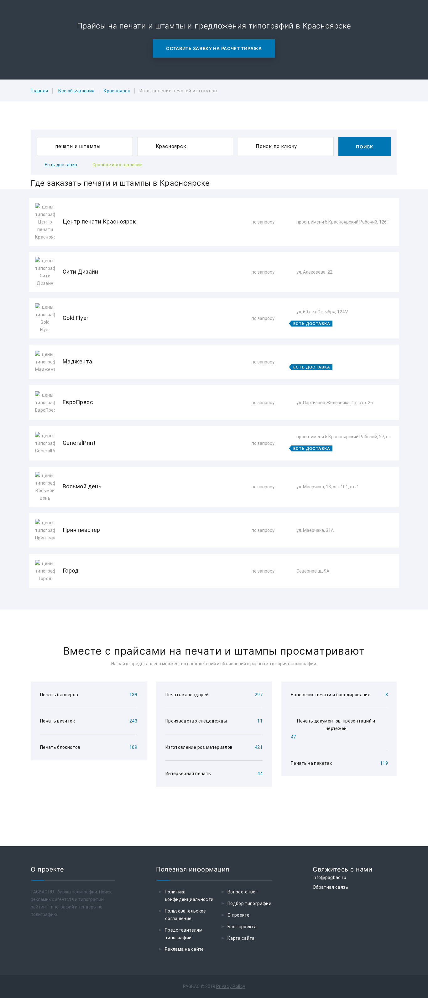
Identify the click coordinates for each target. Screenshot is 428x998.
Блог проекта (242, 926)
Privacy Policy (230, 986)
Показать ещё (214, 605)
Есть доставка (61, 164)
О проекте (238, 915)
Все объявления (76, 90)
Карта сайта (241, 938)
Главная (39, 90)
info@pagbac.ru (329, 877)
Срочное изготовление (117, 164)
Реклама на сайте (184, 949)
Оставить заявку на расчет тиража (214, 48)
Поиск (364, 146)
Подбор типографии (249, 903)
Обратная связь (330, 887)
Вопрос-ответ (242, 891)
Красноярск (117, 90)
